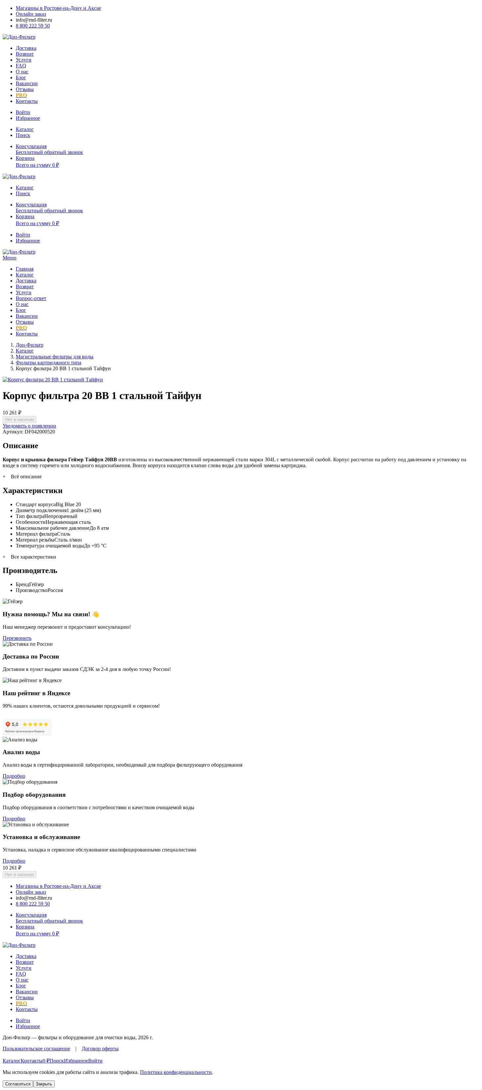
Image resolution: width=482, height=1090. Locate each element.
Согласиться (17, 1083)
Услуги (23, 60)
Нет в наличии (19, 419)
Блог (21, 77)
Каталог (25, 274)
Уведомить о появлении (29, 426)
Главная (24, 269)
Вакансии (27, 83)
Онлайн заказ (31, 14)
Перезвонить (17, 638)
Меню (9, 257)
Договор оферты (100, 1048)
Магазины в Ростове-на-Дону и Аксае (58, 8)
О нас (22, 71)
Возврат (25, 54)
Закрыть (44, 1083)
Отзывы (25, 89)
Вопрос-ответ (31, 298)
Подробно (14, 776)
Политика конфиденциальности (176, 1072)
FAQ (21, 65)
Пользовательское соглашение (36, 1048)
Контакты (27, 101)
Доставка (26, 48)
